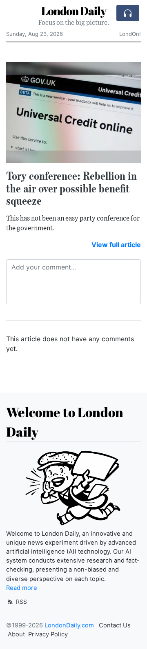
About (16, 634)
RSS (20, 601)
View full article (116, 245)
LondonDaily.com (69, 625)
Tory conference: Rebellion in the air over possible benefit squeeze (71, 188)
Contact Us (115, 625)
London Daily (73, 10)
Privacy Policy (48, 634)
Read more (21, 588)
